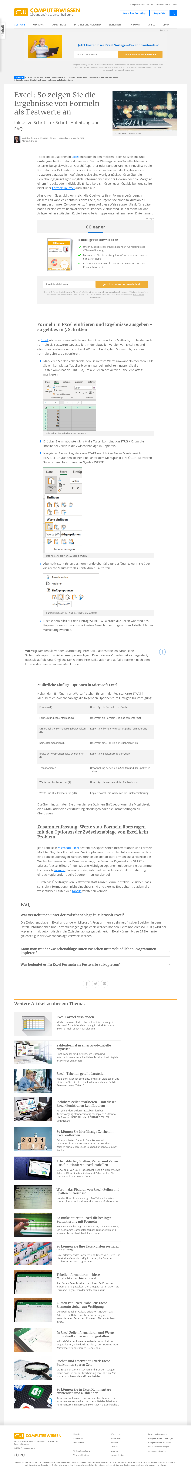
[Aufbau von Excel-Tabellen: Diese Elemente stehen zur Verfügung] (33, 1310)
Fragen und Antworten (157, 1434)
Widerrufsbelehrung (81, 1451)
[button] (95, 916)
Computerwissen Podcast (160, 4)
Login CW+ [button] (159, 13)
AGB (75, 1446)
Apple (151, 24)
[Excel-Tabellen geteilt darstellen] (33, 1080)
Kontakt (76, 1434)
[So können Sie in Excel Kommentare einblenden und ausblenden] (33, 1396)
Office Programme (35, 77)
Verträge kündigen (81, 1455)
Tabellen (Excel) (59, 77)
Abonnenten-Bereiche (157, 1451)
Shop (175, 4)
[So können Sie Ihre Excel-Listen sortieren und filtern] (33, 1253)
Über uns (114, 1446)
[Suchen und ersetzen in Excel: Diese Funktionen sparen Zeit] (33, 1368)
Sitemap (114, 1442)
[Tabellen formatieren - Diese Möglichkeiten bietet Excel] (33, 1281)
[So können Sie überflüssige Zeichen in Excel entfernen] (33, 1138)
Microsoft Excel (68, 848)
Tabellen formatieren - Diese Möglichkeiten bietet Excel (93, 77)
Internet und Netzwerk (87, 24)
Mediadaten (116, 1438)
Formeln (59, 870)
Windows (38, 24)
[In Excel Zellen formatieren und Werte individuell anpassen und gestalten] (33, 1339)
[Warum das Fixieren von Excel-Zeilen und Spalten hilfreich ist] (33, 1196)
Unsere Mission (117, 1455)
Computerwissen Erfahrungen (160, 1438)
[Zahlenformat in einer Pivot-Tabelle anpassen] (33, 1052)
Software (19, 24)
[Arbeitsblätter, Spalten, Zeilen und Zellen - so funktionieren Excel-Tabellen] (33, 1168)
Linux (166, 24)
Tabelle (76, 891)
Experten (114, 1451)
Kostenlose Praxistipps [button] (134, 13)
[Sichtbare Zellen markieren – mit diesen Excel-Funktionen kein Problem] (33, 1109)
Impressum (78, 1438)
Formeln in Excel (63, 188)
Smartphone (59, 24)
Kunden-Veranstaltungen (158, 1446)
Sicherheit (115, 24)
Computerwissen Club (139, 4)
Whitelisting (116, 1434)
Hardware (135, 24)
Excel (47, 77)
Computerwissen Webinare (159, 1442)
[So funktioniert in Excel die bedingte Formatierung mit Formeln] (33, 1225)
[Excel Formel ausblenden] (33, 1023)
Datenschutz (78, 1442)
